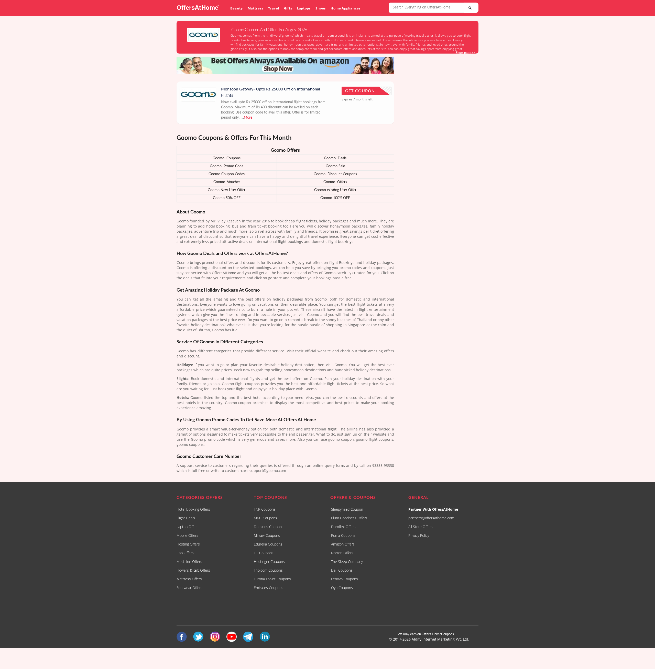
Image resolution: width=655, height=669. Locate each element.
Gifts (288, 8)
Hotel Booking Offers (193, 509)
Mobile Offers (187, 535)
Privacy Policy (418, 535)
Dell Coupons (342, 570)
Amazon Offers (343, 544)
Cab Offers (185, 552)
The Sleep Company (347, 561)
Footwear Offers (189, 587)
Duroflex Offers (343, 526)
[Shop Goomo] (203, 35)
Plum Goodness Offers (349, 518)
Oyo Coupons (342, 587)
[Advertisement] (440, 138)
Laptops (303, 8)
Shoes (320, 8)
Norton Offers (342, 552)
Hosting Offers (188, 544)
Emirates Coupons (268, 587)
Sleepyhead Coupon (347, 509)
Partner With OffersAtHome (433, 509)
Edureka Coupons (268, 544)
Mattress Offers (189, 579)
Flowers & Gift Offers (193, 570)
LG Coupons (264, 552)
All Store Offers (420, 526)
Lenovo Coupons (344, 579)
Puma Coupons (343, 535)
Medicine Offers (189, 561)
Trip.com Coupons (268, 570)
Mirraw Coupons (267, 535)
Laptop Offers (188, 526)
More (248, 117)
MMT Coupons (265, 518)
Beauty (236, 8)
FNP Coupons (265, 509)
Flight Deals (186, 518)
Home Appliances (345, 8)
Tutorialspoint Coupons (272, 579)
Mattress (255, 8)
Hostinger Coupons (269, 561)
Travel (273, 8)
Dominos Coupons (268, 526)
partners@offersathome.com (431, 518)
